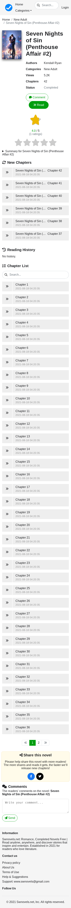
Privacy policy (11, 862)
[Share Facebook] (31, 776)
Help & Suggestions (15, 876)
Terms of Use (10, 872)
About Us (8, 867)
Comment (39, 97)
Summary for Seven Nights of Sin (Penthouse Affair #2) (33, 153)
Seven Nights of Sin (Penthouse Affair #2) (32, 22)
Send (11, 817)
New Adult (20, 19)
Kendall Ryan (53, 63)
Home (19, 4)
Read (40, 104)
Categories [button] (22, 10)
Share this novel (37, 755)
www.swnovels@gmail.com (31, 881)
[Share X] (40, 776)
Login (65, 7)
